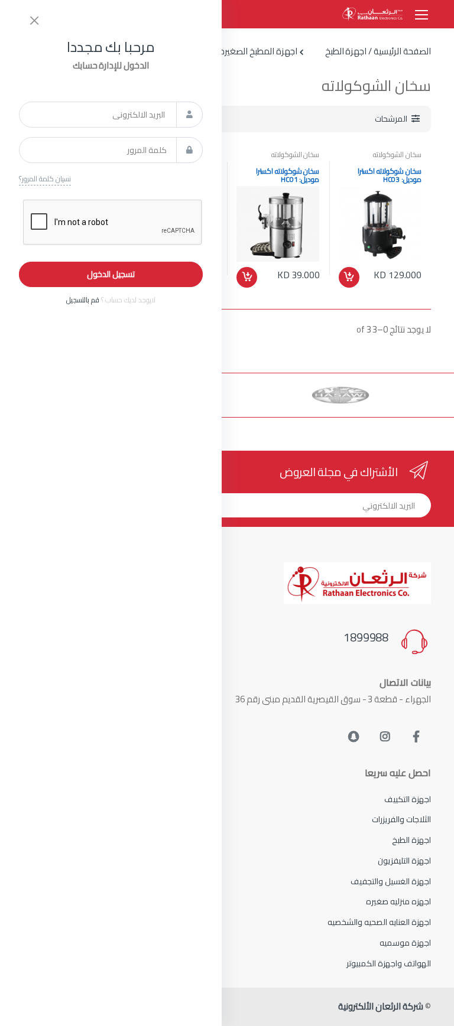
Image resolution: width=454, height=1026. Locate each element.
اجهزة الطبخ (411, 840)
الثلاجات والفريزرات (401, 819)
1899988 (365, 637)
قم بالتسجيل (82, 300)
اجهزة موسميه (405, 942)
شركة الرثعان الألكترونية (380, 1006)
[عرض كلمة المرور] (189, 150)
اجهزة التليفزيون (404, 860)
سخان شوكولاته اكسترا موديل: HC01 (288, 175)
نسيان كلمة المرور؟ (45, 178)
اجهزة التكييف (407, 799)
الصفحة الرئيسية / (399, 51)
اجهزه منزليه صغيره (398, 901)
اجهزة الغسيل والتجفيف (391, 881)
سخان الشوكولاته (397, 154)
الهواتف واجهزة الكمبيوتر (388, 963)
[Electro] (372, 14)
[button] (397, 119)
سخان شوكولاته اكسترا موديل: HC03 (389, 175)
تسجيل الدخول (111, 274)
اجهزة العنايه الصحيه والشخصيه (379, 922)
